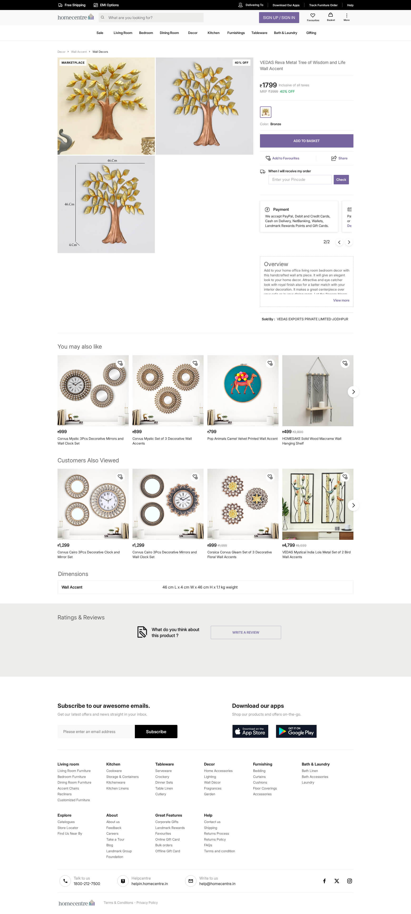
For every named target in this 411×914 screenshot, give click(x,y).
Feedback (113, 828)
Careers (112, 833)
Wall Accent (79, 51)
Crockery (162, 777)
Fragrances (212, 788)
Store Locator (68, 828)
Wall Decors (100, 51)
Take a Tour (115, 839)
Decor (61, 51)
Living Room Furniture (74, 771)
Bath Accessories (315, 777)
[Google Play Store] (296, 731)
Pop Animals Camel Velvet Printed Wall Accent (242, 438)
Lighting (210, 777)
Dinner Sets (164, 782)
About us (113, 822)
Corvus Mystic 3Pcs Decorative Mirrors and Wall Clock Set (90, 440)
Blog (109, 845)
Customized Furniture (74, 800)
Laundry (308, 782)
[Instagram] (350, 881)
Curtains (259, 777)
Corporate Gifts (166, 822)
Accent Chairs (68, 788)
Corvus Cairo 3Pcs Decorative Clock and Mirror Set (89, 554)
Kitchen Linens (117, 788)
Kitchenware (115, 782)
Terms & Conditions (118, 902)
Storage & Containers (122, 777)
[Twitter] (337, 881)
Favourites (163, 833)
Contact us (212, 822)
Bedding (259, 771)
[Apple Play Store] (250, 731)
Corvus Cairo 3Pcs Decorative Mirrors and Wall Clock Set (164, 554)
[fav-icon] (313, 16)
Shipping (210, 828)
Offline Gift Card (167, 851)
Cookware (114, 771)
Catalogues (66, 822)
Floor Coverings (265, 788)
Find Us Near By (70, 833)
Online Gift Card (167, 839)
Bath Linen (310, 771)
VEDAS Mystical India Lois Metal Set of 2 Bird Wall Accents (316, 554)
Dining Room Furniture (74, 782)
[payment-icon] (349, 209)
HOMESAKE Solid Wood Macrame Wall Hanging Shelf (311, 440)
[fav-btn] (120, 363)
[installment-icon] (267, 209)
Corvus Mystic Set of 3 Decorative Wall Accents (162, 440)
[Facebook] (324, 881)
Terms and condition (219, 851)
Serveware (163, 771)
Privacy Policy (147, 902)
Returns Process (216, 833)
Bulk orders (163, 845)
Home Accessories (218, 771)
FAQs (208, 845)
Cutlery (160, 794)
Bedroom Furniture (72, 777)
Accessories (262, 794)
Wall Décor (212, 782)
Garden (209, 794)
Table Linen (164, 788)
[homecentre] (77, 18)
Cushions (260, 782)
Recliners (65, 794)
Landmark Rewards (170, 828)
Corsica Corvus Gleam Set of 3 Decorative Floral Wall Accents (239, 554)
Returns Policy (215, 839)
